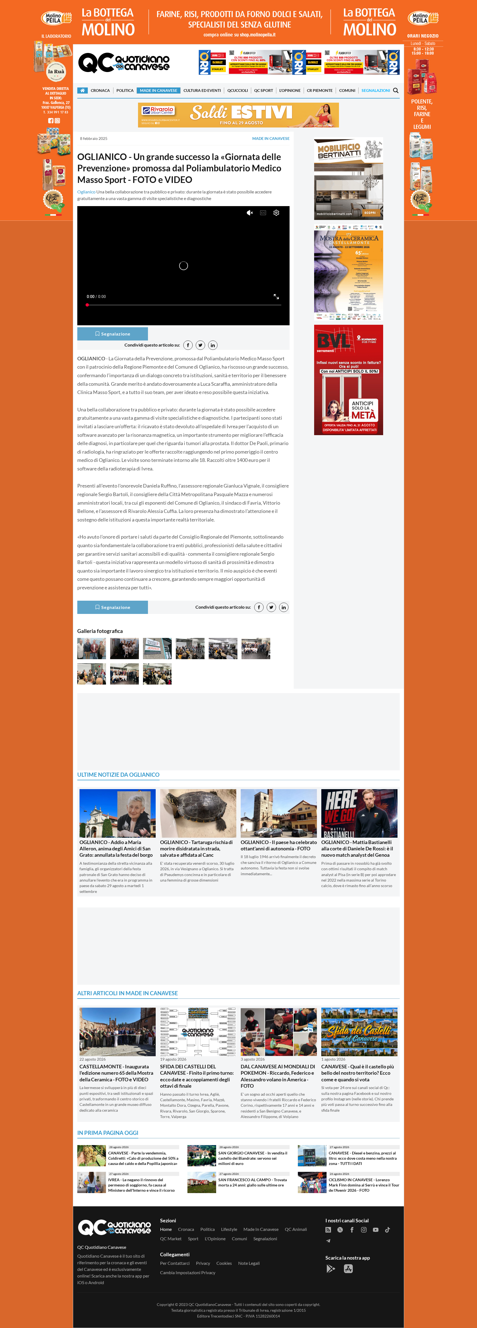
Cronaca (100, 90)
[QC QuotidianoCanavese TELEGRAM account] (328, 1240)
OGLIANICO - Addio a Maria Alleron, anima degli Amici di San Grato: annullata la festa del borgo (116, 848)
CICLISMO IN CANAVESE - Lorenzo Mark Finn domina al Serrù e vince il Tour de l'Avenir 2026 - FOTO (364, 1184)
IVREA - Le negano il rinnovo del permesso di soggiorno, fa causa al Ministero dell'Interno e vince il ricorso (141, 1184)
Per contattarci (175, 1263)
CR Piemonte (320, 90)
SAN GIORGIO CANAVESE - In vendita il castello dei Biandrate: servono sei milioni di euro (252, 1158)
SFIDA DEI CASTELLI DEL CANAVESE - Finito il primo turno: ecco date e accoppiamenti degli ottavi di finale (197, 1076)
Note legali (249, 1263)
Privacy (203, 1263)
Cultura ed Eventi (202, 90)
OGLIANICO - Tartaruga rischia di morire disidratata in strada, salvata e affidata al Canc (196, 848)
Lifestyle (229, 1229)
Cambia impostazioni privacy (187, 1272)
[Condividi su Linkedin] (213, 345)
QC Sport (263, 90)
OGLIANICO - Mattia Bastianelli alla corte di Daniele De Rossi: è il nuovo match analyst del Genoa (357, 848)
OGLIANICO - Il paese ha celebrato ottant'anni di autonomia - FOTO (279, 845)
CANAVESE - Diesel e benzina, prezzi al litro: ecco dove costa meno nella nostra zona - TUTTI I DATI (363, 1158)
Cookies (224, 1263)
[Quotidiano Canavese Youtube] (375, 1229)
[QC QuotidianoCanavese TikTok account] (387, 1229)
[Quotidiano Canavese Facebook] (352, 1229)
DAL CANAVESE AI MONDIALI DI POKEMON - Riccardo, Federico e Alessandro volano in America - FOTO (278, 1076)
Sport (193, 1238)
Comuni (347, 90)
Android (96, 1282)
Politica (125, 90)
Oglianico (86, 191)
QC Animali (296, 1229)
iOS (80, 1282)
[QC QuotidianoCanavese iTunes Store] (348, 1268)
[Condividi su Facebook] (188, 345)
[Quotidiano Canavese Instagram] (364, 1229)
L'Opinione (290, 90)
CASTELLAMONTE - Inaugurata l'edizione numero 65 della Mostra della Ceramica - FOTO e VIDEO (116, 1072)
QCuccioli (237, 90)
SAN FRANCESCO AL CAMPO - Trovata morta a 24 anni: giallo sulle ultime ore (252, 1182)
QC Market (171, 1238)
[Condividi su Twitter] (200, 345)
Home (166, 1229)
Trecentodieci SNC (227, 1316)
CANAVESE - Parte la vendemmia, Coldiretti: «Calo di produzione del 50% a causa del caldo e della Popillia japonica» (143, 1158)
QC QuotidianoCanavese (210, 1304)
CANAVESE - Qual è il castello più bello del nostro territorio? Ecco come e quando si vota (357, 1072)
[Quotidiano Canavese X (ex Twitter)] (340, 1229)
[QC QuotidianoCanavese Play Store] (330, 1268)
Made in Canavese (158, 90)
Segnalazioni (376, 90)
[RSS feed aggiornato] (328, 1229)
